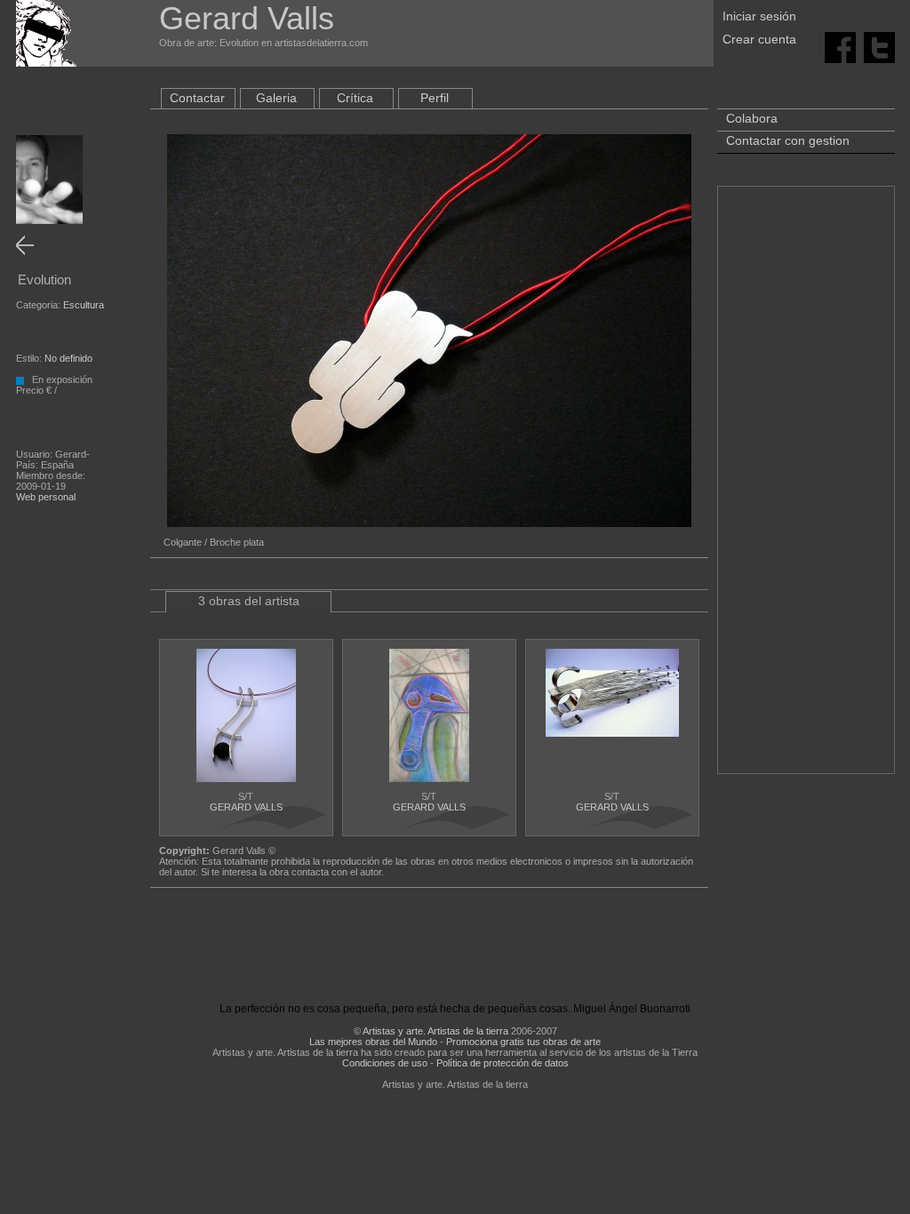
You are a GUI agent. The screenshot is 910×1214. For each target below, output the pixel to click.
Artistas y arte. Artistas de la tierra (435, 1031)
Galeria (276, 98)
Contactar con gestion (788, 140)
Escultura (83, 305)
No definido (68, 358)
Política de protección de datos (502, 1063)
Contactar (197, 98)
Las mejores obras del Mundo (373, 1041)
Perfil (434, 98)
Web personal (46, 496)
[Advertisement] (806, 488)
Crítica (355, 98)
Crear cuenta (759, 39)
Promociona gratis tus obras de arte (523, 1041)
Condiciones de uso (384, 1063)
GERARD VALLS (246, 807)
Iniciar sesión (759, 16)
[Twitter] (879, 46)
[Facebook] (840, 46)
